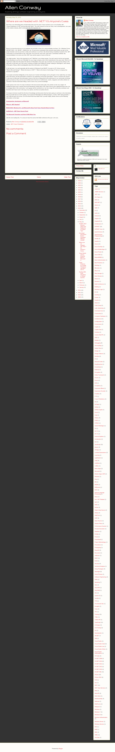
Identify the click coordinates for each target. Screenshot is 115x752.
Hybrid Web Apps (99, 425)
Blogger (61, 748)
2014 (79, 206)
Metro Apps (98, 468)
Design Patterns (99, 353)
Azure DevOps (98, 246)
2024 (79, 185)
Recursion (97, 553)
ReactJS (97, 550)
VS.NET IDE (98, 672)
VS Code (97, 656)
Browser (97, 281)
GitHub (96, 407)
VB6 (96, 638)
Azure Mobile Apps (100, 249)
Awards (97, 241)
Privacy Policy (80, 165)
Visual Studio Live (99, 646)
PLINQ (96, 534)
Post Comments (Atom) (42, 181)
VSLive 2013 (98, 677)
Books (96, 278)
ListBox (97, 466)
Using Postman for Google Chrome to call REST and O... (82, 266)
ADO (96, 199)
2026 (79, 180)
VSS (96, 680)
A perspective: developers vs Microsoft (17, 101)
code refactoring (99, 308)
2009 (79, 297)
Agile (96, 207)
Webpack (97, 706)
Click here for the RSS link (103, 179)
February (82, 285)
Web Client (98, 696)
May (80, 221)
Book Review (98, 276)
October (81, 212)
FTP (96, 396)
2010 (79, 294)
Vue (96, 682)
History (96, 417)
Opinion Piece (98, 523)
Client (96, 302)
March (81, 282)
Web (96, 690)
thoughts (97, 606)
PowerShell (98, 539)
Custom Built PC (99, 335)
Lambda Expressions (100, 452)
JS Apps (97, 449)
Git (95, 401)
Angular (97, 218)
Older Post (67, 177)
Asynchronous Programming (98, 235)
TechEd (97, 598)
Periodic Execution (100, 528)
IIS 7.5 (96, 433)
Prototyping (98, 547)
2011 (79, 292)
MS (95, 482)
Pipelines (97, 531)
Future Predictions (18, 124)
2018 (79, 196)
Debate (97, 340)
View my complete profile (82, 36)
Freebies (97, 393)
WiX (96, 726)
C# (95, 292)
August (81, 217)
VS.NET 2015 (98, 669)
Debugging (98, 343)
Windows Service (99, 724)
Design (96, 351)
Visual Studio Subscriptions (98, 652)
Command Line (99, 310)
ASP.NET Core (98, 229)
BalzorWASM (98, 257)
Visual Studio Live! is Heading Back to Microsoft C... (82, 257)
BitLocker (97, 268)
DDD (96, 337)
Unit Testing (98, 627)
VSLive (96, 674)
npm (96, 502)
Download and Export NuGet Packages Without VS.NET (82, 236)
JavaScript (97, 444)
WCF (96, 685)
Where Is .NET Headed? (13, 104)
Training (97, 614)
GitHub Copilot (98, 409)
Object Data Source (100, 510)
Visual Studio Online (100, 649)
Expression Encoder (100, 391)
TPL (96, 611)
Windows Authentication (101, 717)
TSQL (96, 617)
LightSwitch (98, 458)
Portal (96, 536)
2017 (79, 199)
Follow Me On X (101, 168)
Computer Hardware (100, 316)
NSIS (96, 504)
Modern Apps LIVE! (100, 474)
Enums (96, 377)
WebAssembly (98, 698)
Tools (96, 609)
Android (97, 215)
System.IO (97, 595)
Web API (97, 693)
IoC (96, 441)
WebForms (98, 704)
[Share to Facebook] (43, 122)
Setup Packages (99, 569)
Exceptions (98, 385)
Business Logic (99, 289)
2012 (79, 290)
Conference (98, 318)
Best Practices (98, 262)
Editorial (97, 369)
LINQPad (97, 463)
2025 (79, 183)
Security (97, 563)
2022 (79, 190)
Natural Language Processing (99, 493)
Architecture (98, 224)
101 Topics (97, 197)
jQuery (96, 447)
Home (39, 177)
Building (97, 286)
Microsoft (97, 471)
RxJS (96, 561)
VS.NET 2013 (98, 666)
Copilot (96, 327)
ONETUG (97, 515)
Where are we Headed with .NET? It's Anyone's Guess (82, 247)
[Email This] (38, 122)
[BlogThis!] (40, 122)
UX (95, 630)
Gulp (96, 415)
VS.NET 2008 (98, 658)
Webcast (97, 701)
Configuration (98, 321)
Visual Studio (98, 641)
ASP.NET (97, 226)
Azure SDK (98, 254)
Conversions (98, 324)
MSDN (96, 484)
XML (96, 732)
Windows (97, 709)
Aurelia (96, 238)
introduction (98, 439)
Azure (96, 244)
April (80, 280)
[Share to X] (41, 122)
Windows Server (99, 721)
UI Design (97, 625)
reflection (97, 555)
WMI (96, 729)
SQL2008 (97, 590)
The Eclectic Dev (99, 603)
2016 (79, 201)
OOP (96, 518)
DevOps (97, 356)
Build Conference (99, 284)
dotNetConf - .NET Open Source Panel (17, 111)
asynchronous (98, 232)
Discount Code (99, 361)
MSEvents (97, 487)
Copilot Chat (98, 329)
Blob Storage (98, 273)
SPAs (96, 579)
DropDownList (98, 364)
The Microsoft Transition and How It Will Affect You (21, 114)
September (82, 215)
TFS (96, 601)
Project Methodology (100, 542)
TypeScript (97, 622)
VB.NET (97, 635)
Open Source (98, 520)
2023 (79, 187)
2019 (79, 194)
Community (98, 313)
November (82, 210)
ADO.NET (97, 202)
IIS (95, 428)
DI (95, 359)
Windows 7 (98, 712)
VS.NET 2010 (98, 661)
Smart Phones (98, 574)
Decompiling (98, 345)
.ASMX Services (99, 191)
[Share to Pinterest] (45, 122)
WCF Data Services (100, 688)
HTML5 (97, 423)
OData (96, 512)
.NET (12, 124)
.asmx (96, 189)
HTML (96, 420)
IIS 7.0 (96, 431)
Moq (96, 479)
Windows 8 (98, 714)
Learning (97, 455)
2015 (79, 203)
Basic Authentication (100, 260)
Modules (97, 476)
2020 (79, 192)
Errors (96, 380)
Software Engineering (100, 577)
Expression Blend (99, 388)
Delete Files (98, 348)
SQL (96, 585)
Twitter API (97, 619)
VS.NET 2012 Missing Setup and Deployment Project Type (82, 227)
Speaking (97, 582)
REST (96, 558)
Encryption (97, 372)
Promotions (98, 544)
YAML (96, 735)
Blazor (96, 270)
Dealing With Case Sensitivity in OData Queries (82, 274)
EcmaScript (98, 367)
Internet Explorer (99, 436)
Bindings (97, 265)
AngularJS (97, 221)
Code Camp (98, 305)
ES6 (96, 383)
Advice (96, 205)
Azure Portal (98, 252)
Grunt (96, 412)
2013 (79, 208)
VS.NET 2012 (98, 664)
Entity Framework (99, 375)
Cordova (97, 332)
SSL (96, 593)
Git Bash (97, 404)
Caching (97, 294)
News (96, 496)
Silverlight (97, 571)
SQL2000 (97, 587)
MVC (96, 490)
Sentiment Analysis (100, 566)
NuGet (96, 507)
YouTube (97, 737)
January (81, 287)
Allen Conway (23, 7)
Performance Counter (100, 526)
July (80, 219)
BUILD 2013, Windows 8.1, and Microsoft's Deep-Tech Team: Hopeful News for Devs (30, 107)
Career (96, 297)
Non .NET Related (99, 499)
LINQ (96, 460)
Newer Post (10, 177)
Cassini (97, 300)
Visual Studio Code (100, 643)
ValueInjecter (98, 633)
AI (95, 210)
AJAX (96, 213)
